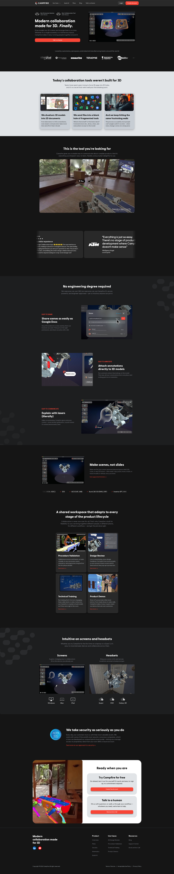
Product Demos (97, 596)
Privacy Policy (137, 866)
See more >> (62, 568)
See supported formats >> (98, 477)
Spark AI (95, 855)
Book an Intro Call (134, 848)
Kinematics (95, 851)
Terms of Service (110, 866)
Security (94, 848)
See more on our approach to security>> (81, 745)
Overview (95, 840)
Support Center (134, 844)
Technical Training (67, 596)
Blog (130, 840)
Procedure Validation (69, 555)
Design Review (97, 555)
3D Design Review (114, 840)
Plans (94, 844)
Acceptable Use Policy (124, 866)
